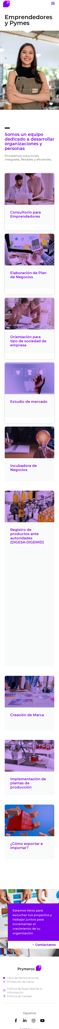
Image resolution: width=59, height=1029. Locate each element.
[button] (53, 3)
